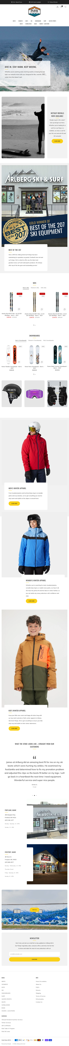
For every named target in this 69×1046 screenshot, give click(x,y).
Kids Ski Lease (6, 1031)
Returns (38, 990)
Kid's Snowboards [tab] (48, 340)
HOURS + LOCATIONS (44, 24)
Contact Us (39, 1002)
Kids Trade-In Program (8, 1028)
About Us (38, 984)
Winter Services (6, 1022)
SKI (31, 21)
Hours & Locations (41, 981)
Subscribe (34, 959)
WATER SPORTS (52, 21)
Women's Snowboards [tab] (34, 340)
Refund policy (40, 999)
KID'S (27, 21)
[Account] (57, 7)
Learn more (57, 141)
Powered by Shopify (6, 1043)
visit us (34, 909)
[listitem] (17, 2)
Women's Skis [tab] (35, 288)
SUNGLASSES (28, 24)
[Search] (65, 7)
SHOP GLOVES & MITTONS (57, 399)
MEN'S (14, 21)
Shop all (45, 82)
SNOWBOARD (38, 21)
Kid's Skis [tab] (43, 288)
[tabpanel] (34, 309)
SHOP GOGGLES (34, 397)
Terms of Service (40, 996)
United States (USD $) (6, 1040)
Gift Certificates (6, 1025)
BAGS (35, 24)
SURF (45, 21)
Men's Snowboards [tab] (20, 340)
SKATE (21, 24)
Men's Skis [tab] (26, 288)
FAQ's (37, 987)
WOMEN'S (20, 21)
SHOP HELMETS (11, 397)
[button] (32, 89)
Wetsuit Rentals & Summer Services (12, 1019)
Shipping (38, 993)
